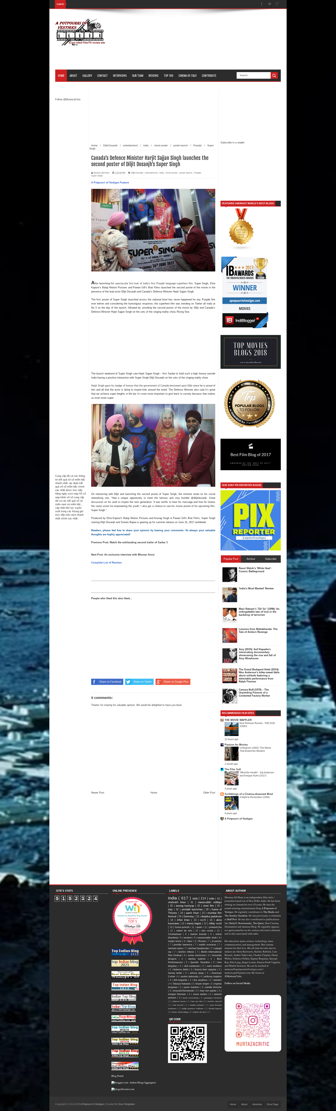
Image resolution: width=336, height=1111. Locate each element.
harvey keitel (175, 973)
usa (195, 898)
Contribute (209, 75)
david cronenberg (191, 998)
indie (212, 898)
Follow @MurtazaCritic (68, 99)
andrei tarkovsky (190, 976)
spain (199, 927)
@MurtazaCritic (233, 976)
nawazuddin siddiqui (210, 902)
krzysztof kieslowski (184, 990)
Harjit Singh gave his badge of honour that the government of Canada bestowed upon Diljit (142, 385)
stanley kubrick (197, 959)
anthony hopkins (213, 976)
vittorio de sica (199, 1012)
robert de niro (184, 930)
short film (209, 905)
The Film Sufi (233, 769)
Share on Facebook (110, 681)
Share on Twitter (142, 681)
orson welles (200, 994)
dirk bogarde (181, 980)
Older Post (209, 792)
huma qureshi (182, 927)
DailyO (233, 923)
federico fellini (181, 969)
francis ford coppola (206, 969)
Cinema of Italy (187, 75)
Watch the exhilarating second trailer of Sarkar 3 (139, 542)
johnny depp (197, 973)
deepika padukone (211, 916)
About (73, 75)
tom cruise (208, 930)
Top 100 (168, 75)
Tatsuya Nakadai (182, 983)
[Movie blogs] (241, 249)
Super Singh (97, 175)
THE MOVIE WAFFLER (238, 720)
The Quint (258, 923)
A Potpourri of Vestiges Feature (110, 182)
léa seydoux (201, 980)
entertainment (151, 173)
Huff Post (232, 919)
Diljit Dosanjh (137, 173)
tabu (190, 941)
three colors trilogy (180, 1012)
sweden (217, 980)
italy (171, 909)
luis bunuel (178, 1005)
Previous (97, 542)
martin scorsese (208, 944)
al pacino (217, 941)
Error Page (272, 1104)
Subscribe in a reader (232, 142)
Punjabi (197, 173)
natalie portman (197, 1005)
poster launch (185, 173)
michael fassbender (199, 948)
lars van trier (197, 1001)
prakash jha (215, 927)
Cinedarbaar (175, 934)
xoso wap (73, 493)
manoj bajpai (194, 923)
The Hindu (269, 912)
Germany (189, 916)
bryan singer (203, 983)
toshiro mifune (186, 952)
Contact (102, 75)
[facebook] (262, 4)
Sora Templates (126, 1104)
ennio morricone (197, 955)
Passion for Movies (236, 744)
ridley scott (215, 923)
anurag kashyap (185, 905)
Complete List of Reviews (106, 562)
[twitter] (269, 4)
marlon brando (199, 934)
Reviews (153, 75)
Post (105, 542)
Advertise (257, 1104)
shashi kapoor (215, 1008)
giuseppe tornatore (213, 998)
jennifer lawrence (183, 944)
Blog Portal (117, 1076)
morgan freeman (177, 994)
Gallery (87, 75)
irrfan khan (184, 919)
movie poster (171, 173)
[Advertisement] (210, 42)
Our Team (137, 75)
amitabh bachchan (193, 909)
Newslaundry (245, 923)
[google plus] (277, 4)
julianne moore (180, 1001)
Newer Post (97, 792)
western (188, 937)
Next (94, 554)
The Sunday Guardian (236, 915)
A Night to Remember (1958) (255, 797)
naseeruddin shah (207, 937)
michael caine (175, 948)
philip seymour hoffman (193, 1008)
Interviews (120, 75)
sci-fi (203, 919)
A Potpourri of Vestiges (239, 818)
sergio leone (175, 941)
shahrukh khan (178, 902)
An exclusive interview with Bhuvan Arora (129, 554)
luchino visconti (215, 1001)
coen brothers (214, 966)
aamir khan (193, 912)
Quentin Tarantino (200, 962)
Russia (202, 941)
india (161, 173)
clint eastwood (192, 966)
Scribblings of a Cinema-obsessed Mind (249, 794)
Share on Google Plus (176, 681)
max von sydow (208, 990)
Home (61, 75)
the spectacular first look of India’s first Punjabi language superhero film (152, 283)
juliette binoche (213, 987)
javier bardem (192, 987)
